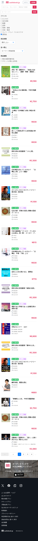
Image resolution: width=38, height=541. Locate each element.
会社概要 (4, 522)
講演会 (4, 34)
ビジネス (5, 19)
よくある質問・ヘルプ (8, 493)
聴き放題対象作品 (8, 59)
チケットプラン (6, 501)
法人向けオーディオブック (9, 507)
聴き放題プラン (6, 499)
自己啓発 (5, 21)
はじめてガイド (6, 496)
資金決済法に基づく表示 (9, 519)
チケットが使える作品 (9, 61)
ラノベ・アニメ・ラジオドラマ (12, 32)
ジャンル (4, 16)
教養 (3, 23)
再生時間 (4, 39)
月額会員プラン (6, 504)
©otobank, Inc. (19, 531)
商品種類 (4, 56)
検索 (34, 12)
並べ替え (4, 47)
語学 (3, 25)
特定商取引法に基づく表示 (9, 516)
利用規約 (4, 510)
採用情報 (4, 525)
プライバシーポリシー (8, 513)
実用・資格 (6, 28)
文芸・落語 (6, 30)
